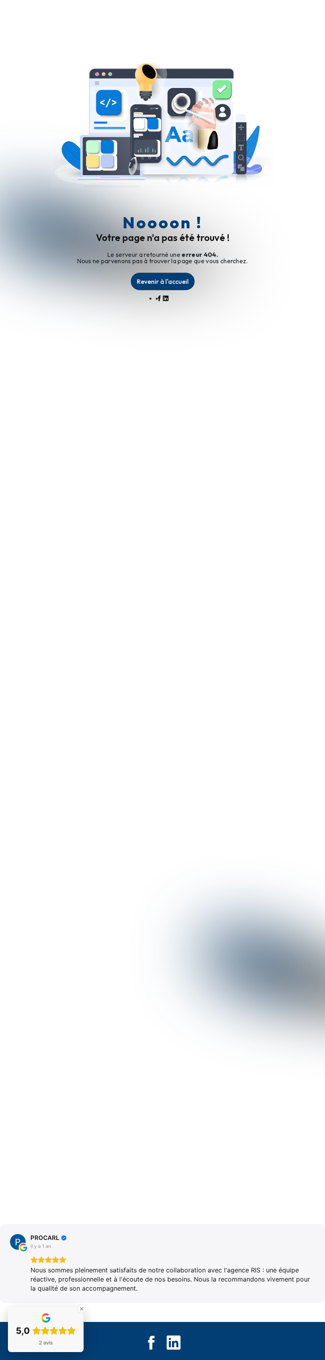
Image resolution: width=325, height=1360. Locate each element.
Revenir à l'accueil (163, 281)
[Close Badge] (82, 1309)
